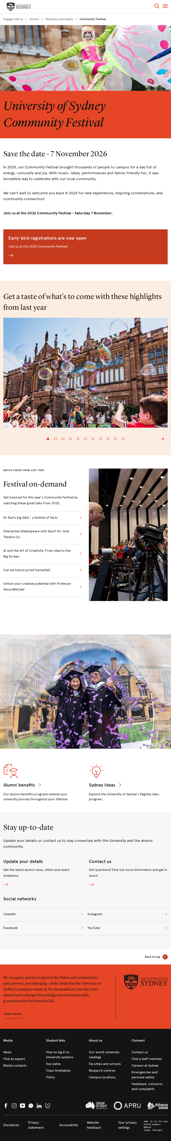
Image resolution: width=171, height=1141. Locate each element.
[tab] (48, 439)
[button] (156, 7)
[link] (13, 19)
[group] (85, 375)
